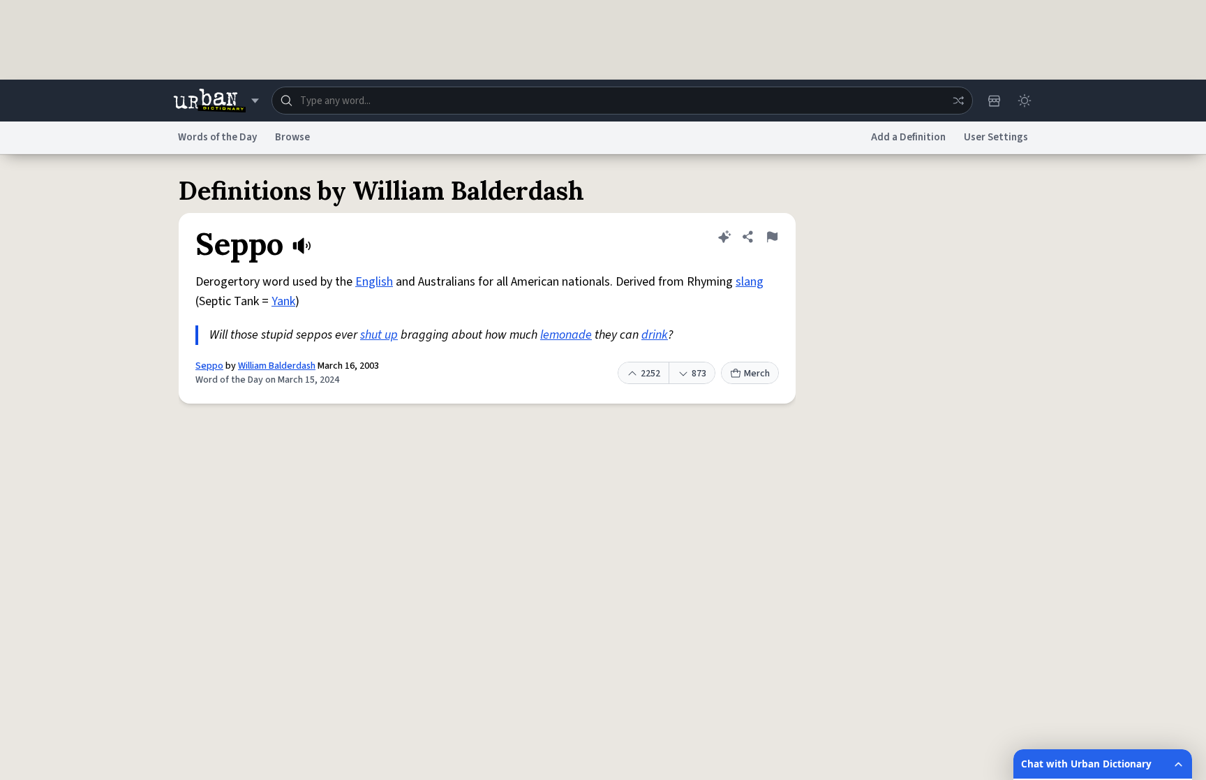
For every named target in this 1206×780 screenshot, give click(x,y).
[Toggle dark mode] (1024, 100)
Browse (292, 137)
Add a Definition (908, 137)
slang (750, 281)
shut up (379, 335)
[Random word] (958, 100)
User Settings (996, 137)
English (374, 281)
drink (654, 335)
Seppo (209, 366)
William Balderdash (276, 366)
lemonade (566, 335)
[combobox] (622, 101)
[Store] (993, 100)
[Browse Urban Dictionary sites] (216, 100)
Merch (757, 374)
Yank (283, 301)
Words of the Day (217, 137)
